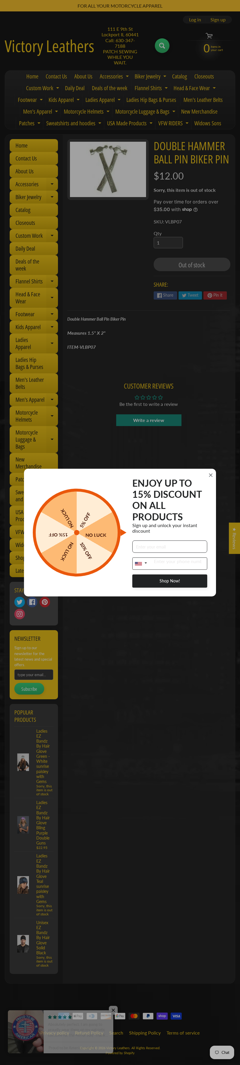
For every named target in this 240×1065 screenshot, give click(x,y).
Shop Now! (170, 580)
